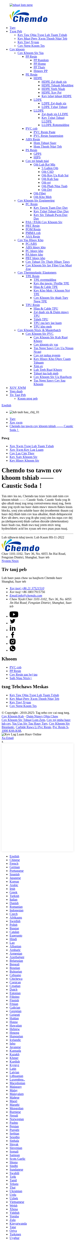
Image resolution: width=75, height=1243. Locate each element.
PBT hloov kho (35, 258)
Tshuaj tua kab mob (46, 373)
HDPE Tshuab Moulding (57, 85)
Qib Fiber (40, 193)
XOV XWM (18, 387)
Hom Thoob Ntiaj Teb (48, 146)
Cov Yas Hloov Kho (30, 240)
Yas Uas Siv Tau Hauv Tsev (29, 723)
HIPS (37, 157)
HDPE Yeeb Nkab (53, 89)
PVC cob (31, 128)
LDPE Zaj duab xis (54, 103)
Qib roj (46, 182)
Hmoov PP (41, 71)
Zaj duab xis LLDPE (55, 114)
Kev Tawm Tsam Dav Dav (51, 207)
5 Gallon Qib (50, 168)
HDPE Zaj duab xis (54, 81)
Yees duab (16, 391)
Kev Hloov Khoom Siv (24, 460)
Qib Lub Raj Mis (44, 164)
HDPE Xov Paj (51, 92)
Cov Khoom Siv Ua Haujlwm (53, 377)
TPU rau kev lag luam (48, 323)
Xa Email (8, 738)
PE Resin (31, 74)
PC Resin (32, 204)
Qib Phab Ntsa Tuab (54, 186)
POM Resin (33, 229)
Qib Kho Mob (43, 197)
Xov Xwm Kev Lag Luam (26, 449)
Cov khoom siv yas (46, 344)
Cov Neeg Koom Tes (31, 45)
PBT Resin (33, 225)
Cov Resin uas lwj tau (23, 674)
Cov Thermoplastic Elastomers (37, 272)
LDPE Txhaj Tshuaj (54, 107)
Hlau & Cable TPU (46, 308)
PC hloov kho (34, 251)
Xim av (38, 366)
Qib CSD (48, 171)
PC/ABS (31, 243)
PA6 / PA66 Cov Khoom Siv (44, 222)
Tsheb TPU (41, 319)
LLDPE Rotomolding (55, 125)
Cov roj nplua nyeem (47, 355)
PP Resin (31, 56)
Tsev (13, 27)
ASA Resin (33, 236)
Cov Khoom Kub (13, 716)
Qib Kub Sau (50, 179)
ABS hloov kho (36, 247)
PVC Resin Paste (44, 132)
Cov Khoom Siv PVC (40, 333)
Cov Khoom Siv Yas (31, 53)
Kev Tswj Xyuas (28, 42)
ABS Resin (33, 139)
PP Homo (40, 63)
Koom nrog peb (28, 398)
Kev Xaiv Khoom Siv (23, 457)
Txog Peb (16, 31)
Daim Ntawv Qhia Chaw (42, 716)
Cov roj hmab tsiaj (37, 161)
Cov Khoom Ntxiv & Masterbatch (39, 330)
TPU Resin (33, 305)
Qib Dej (47, 189)
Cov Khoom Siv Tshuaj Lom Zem (23, 720)
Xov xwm (16, 422)
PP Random (41, 60)
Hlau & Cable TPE (46, 287)
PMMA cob (33, 233)
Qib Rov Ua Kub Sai (55, 175)
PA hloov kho (34, 254)
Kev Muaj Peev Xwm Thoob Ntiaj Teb (42, 38)
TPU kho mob (43, 326)
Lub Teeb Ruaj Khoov (48, 369)
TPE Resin (32, 276)
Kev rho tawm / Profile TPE (51, 283)
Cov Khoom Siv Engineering (36, 200)
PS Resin (31, 150)
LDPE (38, 99)
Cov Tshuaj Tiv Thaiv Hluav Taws (48, 261)
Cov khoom (17, 49)
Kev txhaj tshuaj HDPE (57, 96)
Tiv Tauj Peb (18, 395)
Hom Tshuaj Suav (45, 143)
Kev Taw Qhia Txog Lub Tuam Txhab (42, 35)
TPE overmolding (45, 279)
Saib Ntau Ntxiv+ (21, 678)
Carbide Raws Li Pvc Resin (33, 727)
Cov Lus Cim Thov (22, 453)
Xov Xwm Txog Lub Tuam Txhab (32, 446)
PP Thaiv (39, 67)
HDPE (38, 78)
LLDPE (39, 110)
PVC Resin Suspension (48, 135)
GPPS (37, 153)
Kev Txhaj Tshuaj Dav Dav (51, 211)
